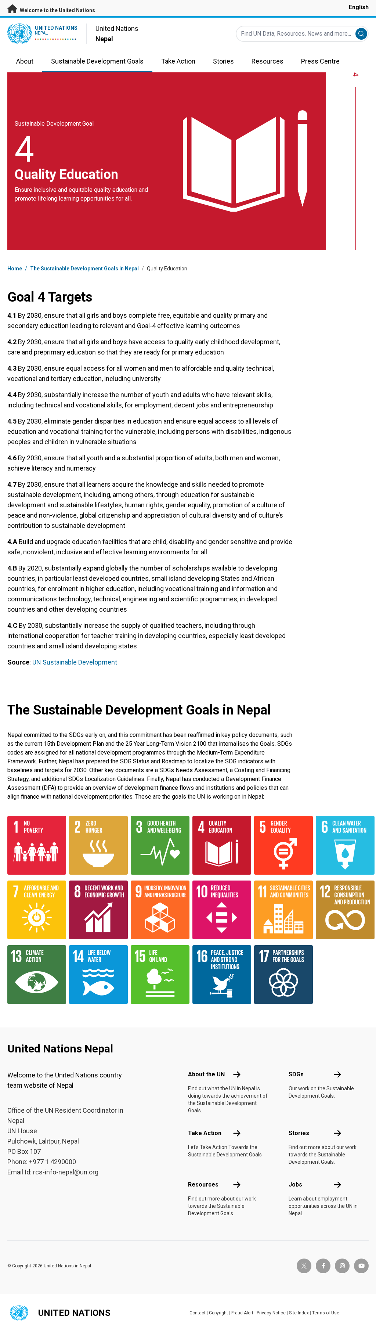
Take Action (204, 1133)
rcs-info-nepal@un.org (65, 1172)
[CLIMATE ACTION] (33, 974)
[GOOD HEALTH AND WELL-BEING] (157, 845)
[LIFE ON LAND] (157, 974)
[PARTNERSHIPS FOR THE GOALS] (280, 974)
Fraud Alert (242, 1312)
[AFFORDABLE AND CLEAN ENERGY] (33, 910)
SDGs (296, 1074)
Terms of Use (325, 1312)
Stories (299, 1133)
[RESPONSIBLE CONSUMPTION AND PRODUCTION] (342, 910)
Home (14, 268)
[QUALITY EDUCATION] (218, 845)
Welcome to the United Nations (57, 10)
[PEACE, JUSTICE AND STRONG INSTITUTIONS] (218, 974)
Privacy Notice (271, 1312)
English (359, 7)
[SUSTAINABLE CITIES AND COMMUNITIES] (280, 910)
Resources (203, 1184)
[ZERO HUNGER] (95, 845)
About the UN (206, 1074)
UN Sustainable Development (74, 662)
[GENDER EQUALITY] (280, 845)
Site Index (299, 1312)
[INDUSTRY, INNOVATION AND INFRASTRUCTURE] (157, 910)
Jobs (295, 1184)
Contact (197, 1312)
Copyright (218, 1312)
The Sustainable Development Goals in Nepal (84, 268)
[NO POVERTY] (33, 845)
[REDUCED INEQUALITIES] (218, 910)
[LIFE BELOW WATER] (95, 974)
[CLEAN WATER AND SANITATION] (342, 845)
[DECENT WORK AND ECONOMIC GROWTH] (95, 910)
